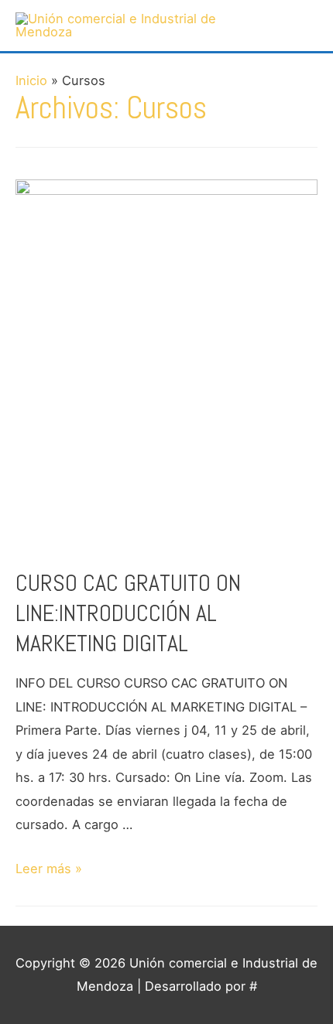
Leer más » (48, 868)
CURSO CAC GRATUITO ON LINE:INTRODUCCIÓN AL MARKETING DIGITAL (128, 613)
